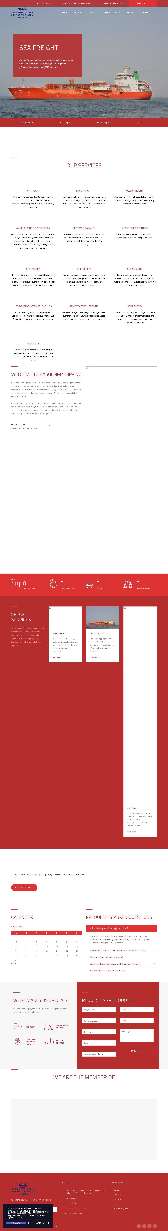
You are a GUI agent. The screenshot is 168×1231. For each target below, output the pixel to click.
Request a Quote (112, 12)
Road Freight (84, 190)
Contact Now (22, 887)
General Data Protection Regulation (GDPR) (26, 1216)
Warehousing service (62, 1026)
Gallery (129, 12)
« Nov (13, 963)
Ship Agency (33, 269)
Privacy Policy (38, 1223)
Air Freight (33, 190)
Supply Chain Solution (135, 228)
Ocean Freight (134, 190)
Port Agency (134, 306)
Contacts (144, 12)
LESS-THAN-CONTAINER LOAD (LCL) (138, 634)
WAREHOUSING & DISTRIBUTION (33, 228)
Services (93, 12)
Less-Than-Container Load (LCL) (33, 306)
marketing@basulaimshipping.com (119, 939)
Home (64, 12)
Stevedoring (134, 269)
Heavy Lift (33, 343)
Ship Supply (84, 269)
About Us (78, 12)
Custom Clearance (84, 228)
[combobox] (99, 1009)
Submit (135, 1051)
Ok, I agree (16, 1223)
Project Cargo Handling (84, 306)
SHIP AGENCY (31, 1026)
